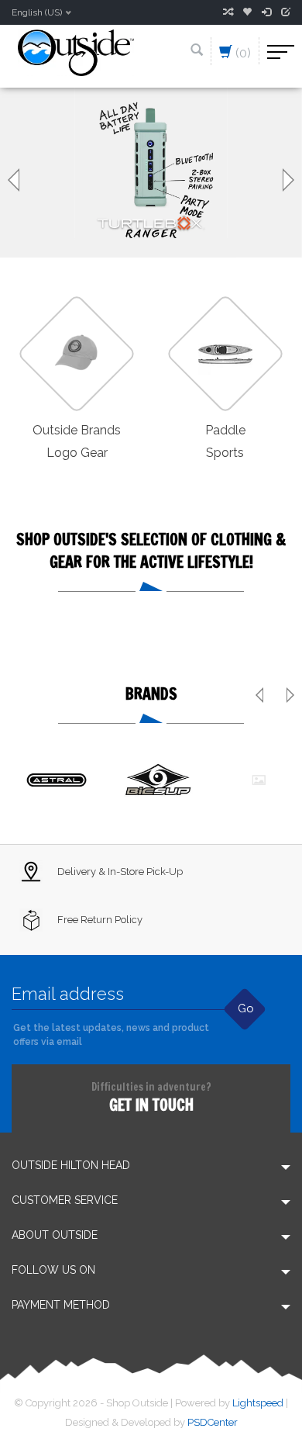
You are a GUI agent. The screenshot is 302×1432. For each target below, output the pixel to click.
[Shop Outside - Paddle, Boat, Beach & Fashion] (76, 51)
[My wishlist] (247, 12)
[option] (151, 173)
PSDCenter (212, 1422)
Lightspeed (257, 1403)
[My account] (266, 12)
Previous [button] (15, 180)
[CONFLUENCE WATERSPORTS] (258, 780)
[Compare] (227, 12)
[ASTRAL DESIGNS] (57, 780)
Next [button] (286, 180)
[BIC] (158, 780)
